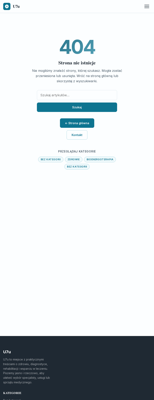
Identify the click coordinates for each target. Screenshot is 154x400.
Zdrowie (74, 159)
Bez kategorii (51, 159)
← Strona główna (77, 123)
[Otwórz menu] (147, 6)
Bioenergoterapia (100, 159)
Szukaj (77, 107)
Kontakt (77, 135)
